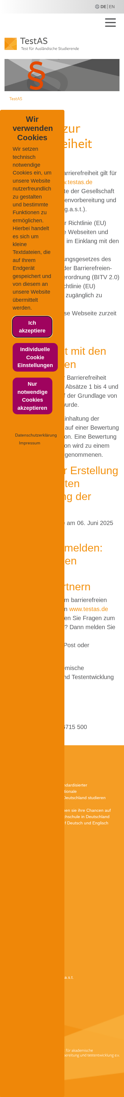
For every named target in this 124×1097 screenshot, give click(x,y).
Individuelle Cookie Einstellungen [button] (35, 357)
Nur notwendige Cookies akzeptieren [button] (32, 396)
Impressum (29, 442)
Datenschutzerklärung (36, 435)
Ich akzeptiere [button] (32, 327)
